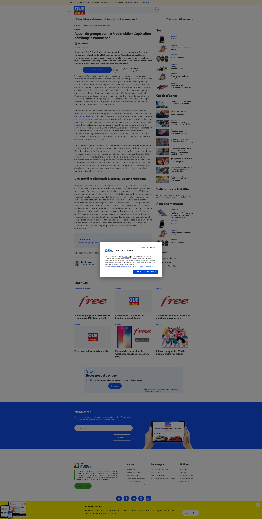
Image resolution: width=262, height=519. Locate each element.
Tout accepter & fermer (146, 272)
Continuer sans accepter (148, 247)
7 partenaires (126, 257)
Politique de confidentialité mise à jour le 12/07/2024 (120, 266)
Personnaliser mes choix (146, 266)
